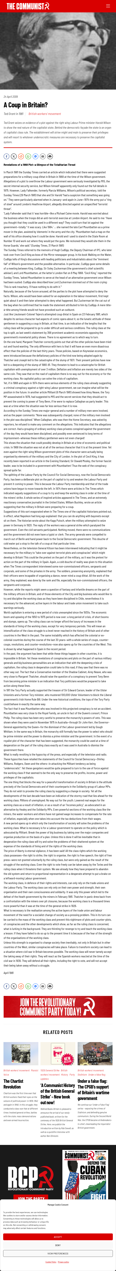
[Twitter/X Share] (14, 156)
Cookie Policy (50, 1262)
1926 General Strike (49, 1070)
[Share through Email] (43, 156)
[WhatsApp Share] (28, 156)
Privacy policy (63, 1262)
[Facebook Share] (6, 156)
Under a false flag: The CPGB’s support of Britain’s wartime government (93, 1089)
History (64, 1074)
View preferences (58, 1253)
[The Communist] (28, 8)
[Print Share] (50, 156)
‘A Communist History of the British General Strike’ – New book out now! (57, 1093)
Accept (58, 1237)
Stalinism (82, 1074)
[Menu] (108, 5)
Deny (58, 1245)
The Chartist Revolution (13, 1083)
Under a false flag (96, 1074)
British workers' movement (45, 114)
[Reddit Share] (21, 156)
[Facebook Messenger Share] (35, 156)
